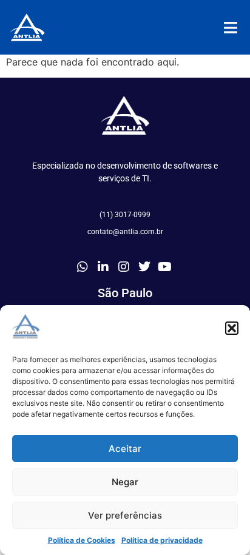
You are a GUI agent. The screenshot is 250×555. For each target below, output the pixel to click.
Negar (125, 482)
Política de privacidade (162, 540)
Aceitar (125, 448)
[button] (232, 328)
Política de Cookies (81, 540)
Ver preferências (125, 515)
